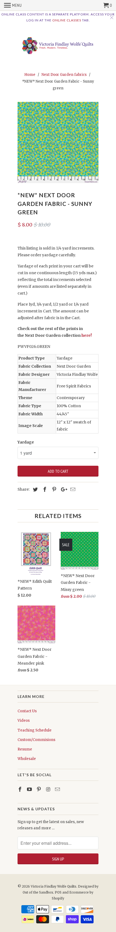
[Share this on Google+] (62, 489)
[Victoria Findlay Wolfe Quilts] (58, 44)
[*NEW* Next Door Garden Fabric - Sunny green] (58, 142)
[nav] (13, 5)
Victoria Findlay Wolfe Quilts (53, 886)
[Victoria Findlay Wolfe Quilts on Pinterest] (39, 789)
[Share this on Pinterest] (53, 489)
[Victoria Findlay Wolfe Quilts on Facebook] (20, 789)
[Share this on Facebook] (44, 489)
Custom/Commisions (36, 739)
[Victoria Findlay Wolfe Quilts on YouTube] (30, 789)
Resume (25, 749)
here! (86, 335)
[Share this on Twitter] (34, 489)
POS (58, 892)
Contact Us (27, 711)
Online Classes (66, 20)
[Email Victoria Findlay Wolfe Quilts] (58, 789)
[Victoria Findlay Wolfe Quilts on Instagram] (49, 789)
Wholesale (27, 758)
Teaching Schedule (35, 730)
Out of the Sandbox (38, 892)
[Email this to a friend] (72, 489)
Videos (24, 720)
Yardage (26, 442)
